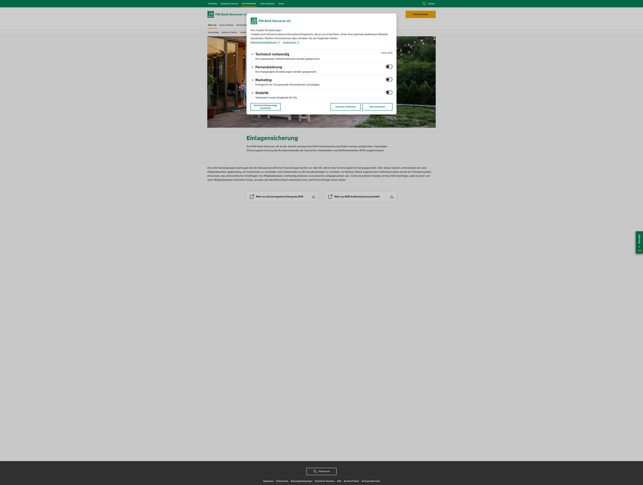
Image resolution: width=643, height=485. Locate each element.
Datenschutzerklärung (264, 42)
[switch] (389, 67)
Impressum (289, 42)
